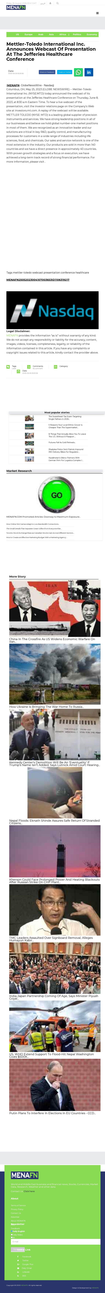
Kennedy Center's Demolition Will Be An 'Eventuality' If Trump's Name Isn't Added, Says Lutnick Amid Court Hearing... (54, 764)
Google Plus (27, 1264)
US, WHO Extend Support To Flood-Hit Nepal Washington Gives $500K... (51, 1055)
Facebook (26, 1257)
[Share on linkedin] (89, 72)
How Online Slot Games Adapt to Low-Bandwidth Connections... (33, 524)
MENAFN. (24, 1285)
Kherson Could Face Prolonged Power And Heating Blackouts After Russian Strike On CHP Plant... (54, 881)
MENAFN (13, 85)
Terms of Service (18, 1205)
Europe (28, 34)
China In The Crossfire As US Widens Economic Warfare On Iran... (52, 640)
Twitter (25, 1260)
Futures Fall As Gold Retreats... (62, 442)
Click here (29, 1191)
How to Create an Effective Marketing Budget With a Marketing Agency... (36, 537)
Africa (62, 34)
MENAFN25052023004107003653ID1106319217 (37, 279)
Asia (51, 34)
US (14, 34)
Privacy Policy (17, 1209)
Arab (40, 34)
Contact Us (16, 1213)
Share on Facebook (47, 72)
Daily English (19, 1231)
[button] (50, 3)
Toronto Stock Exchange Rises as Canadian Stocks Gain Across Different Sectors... (40, 533)
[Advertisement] (53, 23)
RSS (24, 1276)
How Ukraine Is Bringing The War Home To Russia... (46, 707)
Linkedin (26, 1272)
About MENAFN (18, 1221)
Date (11, 71)
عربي (43, 3)
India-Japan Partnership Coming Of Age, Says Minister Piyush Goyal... (53, 997)
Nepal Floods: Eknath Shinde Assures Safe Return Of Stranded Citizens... (54, 822)
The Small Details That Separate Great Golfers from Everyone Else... (34, 529)
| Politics (76, 34)
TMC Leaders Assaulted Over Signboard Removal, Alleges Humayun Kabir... (51, 939)
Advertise (15, 1217)
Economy (92, 34)
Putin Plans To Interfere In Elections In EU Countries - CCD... (52, 1113)
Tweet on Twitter (64, 72)
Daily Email (27, 1268)
